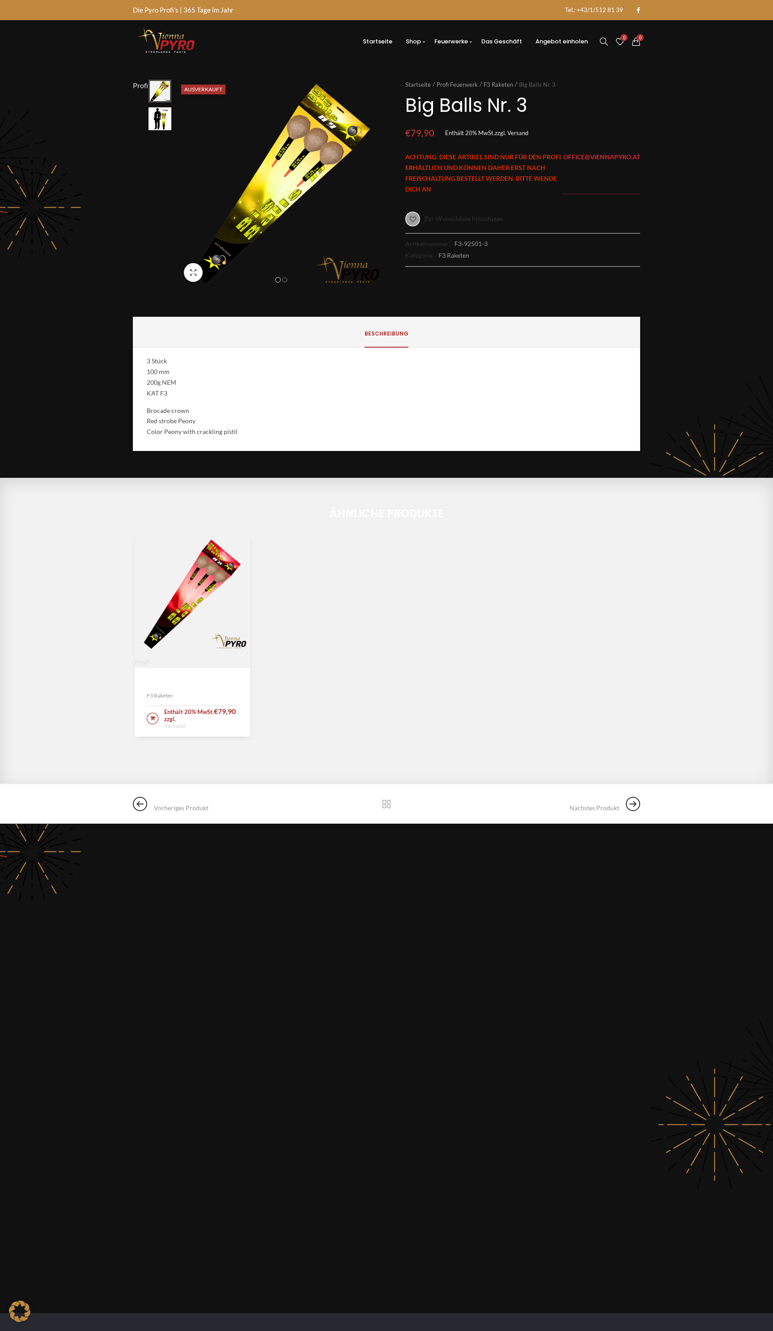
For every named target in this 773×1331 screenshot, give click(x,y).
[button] (278, 280)
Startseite (418, 84)
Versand (517, 132)
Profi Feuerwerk (457, 84)
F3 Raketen (498, 84)
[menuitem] (594, 10)
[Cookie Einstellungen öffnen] (19, 1319)
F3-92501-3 (471, 243)
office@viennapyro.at (601, 157)
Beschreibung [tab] (386, 333)
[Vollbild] (193, 272)
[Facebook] (638, 10)
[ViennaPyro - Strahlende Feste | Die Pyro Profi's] (166, 41)
